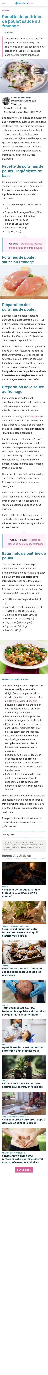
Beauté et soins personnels (15, 1117)
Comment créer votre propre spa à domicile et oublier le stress (23, 1121)
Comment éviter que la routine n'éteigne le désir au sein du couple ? (21, 893)
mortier (32, 701)
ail (20, 626)
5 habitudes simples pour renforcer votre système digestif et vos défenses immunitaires (22, 1159)
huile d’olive (13, 701)
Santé (5, 1005)
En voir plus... (24, 1170)
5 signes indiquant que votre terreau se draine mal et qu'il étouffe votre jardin (20, 932)
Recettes (5, 10)
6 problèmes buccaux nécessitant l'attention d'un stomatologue (23, 1049)
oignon (36, 416)
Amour (5, 887)
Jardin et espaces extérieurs (15, 926)
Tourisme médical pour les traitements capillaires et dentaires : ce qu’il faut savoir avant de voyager (24, 1011)
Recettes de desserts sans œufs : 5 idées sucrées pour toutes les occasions (23, 972)
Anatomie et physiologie (13, 1153)
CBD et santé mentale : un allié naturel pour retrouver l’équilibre (22, 1085)
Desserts (6, 966)
